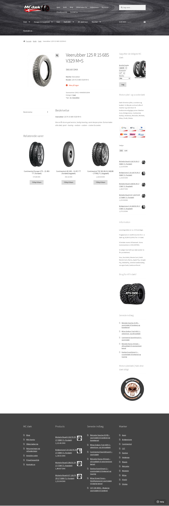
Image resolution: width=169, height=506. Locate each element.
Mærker (95, 22)
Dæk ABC (67, 22)
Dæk (25, 22)
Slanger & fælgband (42, 22)
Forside (28, 41)
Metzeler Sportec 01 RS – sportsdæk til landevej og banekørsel (131, 325)
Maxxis (124, 462)
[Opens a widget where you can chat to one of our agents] (160, 502)
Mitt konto (30, 439)
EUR (126, 150)
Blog (71, 7)
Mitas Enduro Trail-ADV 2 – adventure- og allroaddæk (131, 332)
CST (123, 448)
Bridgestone (127, 439)
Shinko (124, 484)
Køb (58, 22)
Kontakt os (74, 12)
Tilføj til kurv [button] (36, 182)
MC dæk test (83, 22)
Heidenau (125, 457)
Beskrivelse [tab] (27, 112)
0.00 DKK (125, 22)
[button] (57, 55)
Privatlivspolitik (62, 12)
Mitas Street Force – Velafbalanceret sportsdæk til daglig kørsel (101, 481)
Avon (124, 435)
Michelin (125, 471)
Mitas (124, 475)
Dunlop (125, 453)
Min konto (105, 7)
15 (70, 98)
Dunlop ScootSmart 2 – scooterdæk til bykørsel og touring (131, 354)
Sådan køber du (81, 7)
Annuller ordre (32, 455)
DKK (121, 150)
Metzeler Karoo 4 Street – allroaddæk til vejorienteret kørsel (132, 346)
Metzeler (125, 466)
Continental (127, 444)
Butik (65, 7)
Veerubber (75, 98)
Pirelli (124, 479)
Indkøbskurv (94, 7)
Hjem (58, 7)
